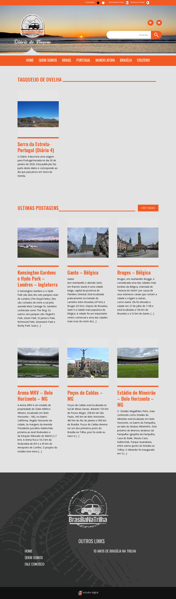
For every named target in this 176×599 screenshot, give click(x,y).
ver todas (148, 207)
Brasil (66, 60)
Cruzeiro (143, 60)
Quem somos (48, 60)
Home (30, 60)
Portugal (83, 60)
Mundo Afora (105, 60)
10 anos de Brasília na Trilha (114, 551)
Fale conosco (34, 564)
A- (148, 2)
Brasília (126, 60)
